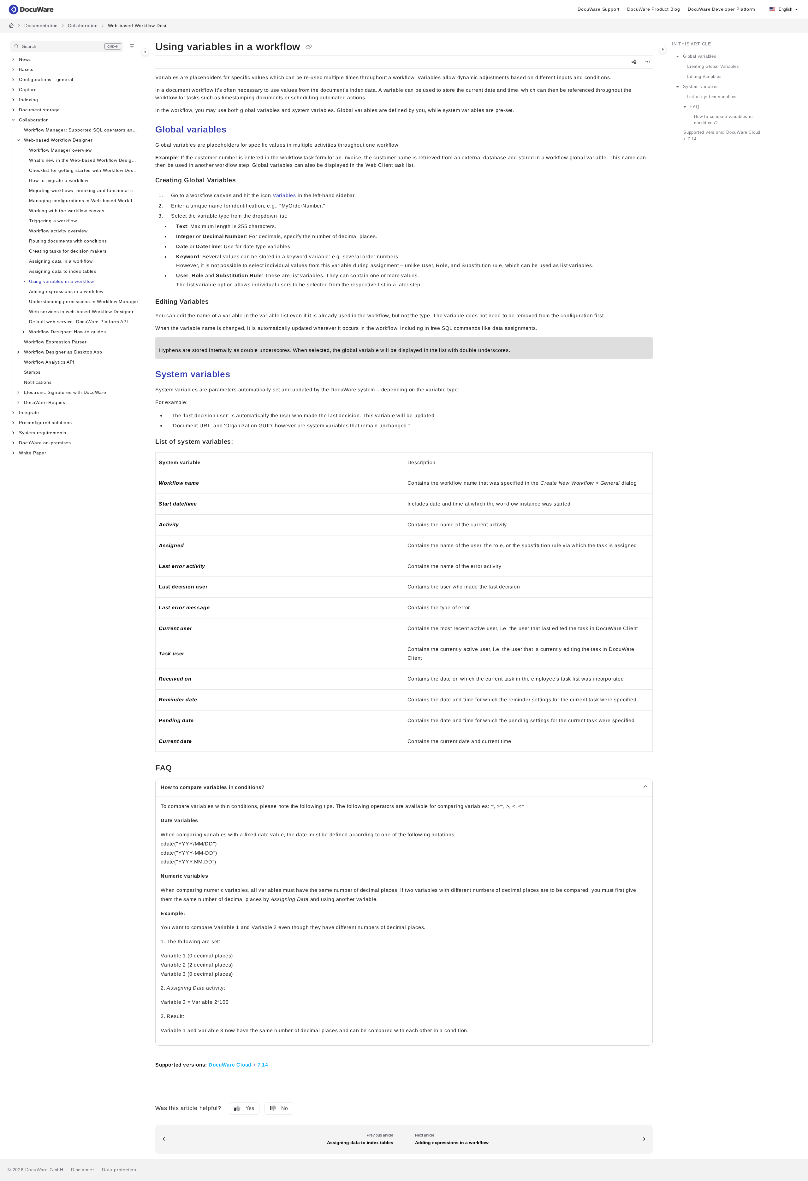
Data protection (119, 1169)
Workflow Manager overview (60, 150)
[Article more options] (648, 62)
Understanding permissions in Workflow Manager (84, 301)
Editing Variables (704, 76)
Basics (26, 69)
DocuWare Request (45, 402)
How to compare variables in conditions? (723, 119)
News (25, 59)
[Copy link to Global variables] (237, 130)
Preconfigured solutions (45, 422)
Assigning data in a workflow (60, 261)
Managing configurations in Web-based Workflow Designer (84, 200)
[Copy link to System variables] (240, 375)
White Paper (32, 452)
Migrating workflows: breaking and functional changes (84, 190)
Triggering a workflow (53, 220)
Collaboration (83, 25)
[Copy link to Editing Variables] (219, 302)
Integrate (29, 412)
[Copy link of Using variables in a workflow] (309, 47)
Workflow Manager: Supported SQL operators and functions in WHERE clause (81, 129)
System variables (701, 86)
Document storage (39, 109)
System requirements (42, 432)
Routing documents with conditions (68, 240)
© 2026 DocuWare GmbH (35, 1169)
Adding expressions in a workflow (66, 291)
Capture (28, 89)
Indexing (28, 99)
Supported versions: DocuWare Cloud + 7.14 (721, 135)
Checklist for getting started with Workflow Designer (84, 170)
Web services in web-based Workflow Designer (81, 311)
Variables (284, 195)
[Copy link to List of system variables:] (246, 442)
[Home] (32, 9)
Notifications (37, 382)
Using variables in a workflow (61, 281)
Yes (250, 1108)
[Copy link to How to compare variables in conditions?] (276, 788)
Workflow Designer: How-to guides (67, 331)
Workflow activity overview (58, 230)
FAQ (694, 106)
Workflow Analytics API (49, 362)
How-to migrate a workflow (58, 180)
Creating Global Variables (713, 66)
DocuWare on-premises (45, 442)
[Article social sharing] (634, 62)
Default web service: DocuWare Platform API (78, 321)
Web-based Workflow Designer (139, 25)
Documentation (41, 25)
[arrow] (677, 56)
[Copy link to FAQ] (182, 768)
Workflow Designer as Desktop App (63, 351)
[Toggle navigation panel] (145, 52)
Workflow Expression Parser (55, 341)
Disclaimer (82, 1169)
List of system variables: (712, 96)
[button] (66, 46)
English (784, 9)
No (284, 1108)
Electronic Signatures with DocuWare (65, 392)
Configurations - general (46, 79)
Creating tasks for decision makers (68, 251)
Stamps (32, 372)
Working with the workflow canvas (66, 210)
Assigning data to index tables (62, 271)
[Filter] (132, 46)
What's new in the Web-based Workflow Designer (84, 160)
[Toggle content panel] (663, 49)
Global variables (699, 56)
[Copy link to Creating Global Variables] (246, 181)
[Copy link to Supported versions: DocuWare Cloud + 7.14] (280, 1064)
